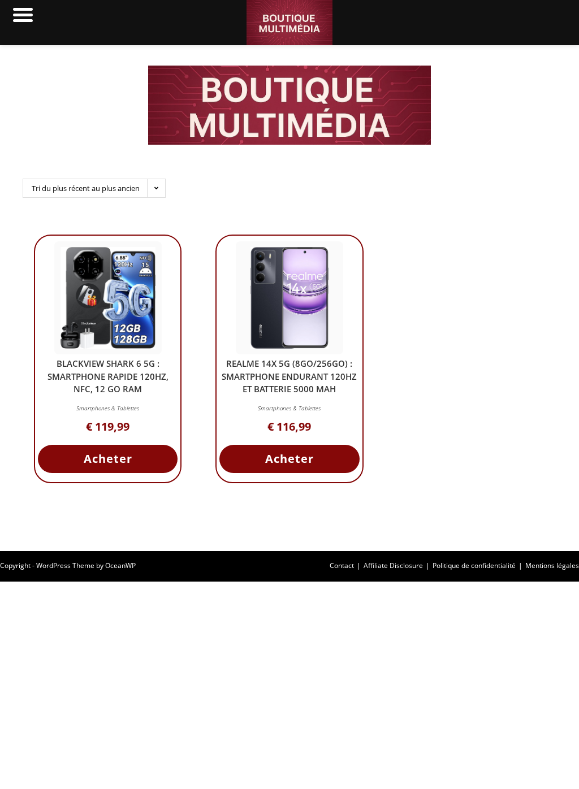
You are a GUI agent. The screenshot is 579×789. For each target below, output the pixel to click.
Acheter (108, 458)
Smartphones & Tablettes (107, 408)
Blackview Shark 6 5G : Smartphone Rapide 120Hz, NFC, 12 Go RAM (107, 376)
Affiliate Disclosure (393, 565)
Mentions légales (552, 565)
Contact (342, 565)
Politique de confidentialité (474, 565)
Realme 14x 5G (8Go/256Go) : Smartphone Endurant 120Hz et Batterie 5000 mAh (289, 376)
